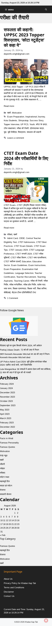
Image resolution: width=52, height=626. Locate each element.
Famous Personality (9, 443)
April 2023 (4, 414)
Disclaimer (9, 592)
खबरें (9, 113)
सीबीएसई (7, 292)
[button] (46, 9)
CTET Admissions (26, 242)
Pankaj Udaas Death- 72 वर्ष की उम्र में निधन (19, 350)
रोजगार (2, 490)
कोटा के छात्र (41, 124)
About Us (8, 579)
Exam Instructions (37, 265)
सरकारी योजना (5, 494)
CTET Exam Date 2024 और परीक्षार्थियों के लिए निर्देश (26, 158)
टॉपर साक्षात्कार (10, 128)
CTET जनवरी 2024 (23, 254)
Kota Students (10, 120)
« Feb (2, 535)
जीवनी (2, 464)
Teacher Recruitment (26, 277)
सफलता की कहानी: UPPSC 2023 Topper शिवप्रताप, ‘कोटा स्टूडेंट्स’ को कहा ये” (24, 37)
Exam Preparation (15, 116)
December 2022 (7, 427)
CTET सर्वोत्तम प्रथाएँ (12, 261)
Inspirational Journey (35, 116)
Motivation (17, 113)
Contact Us (9, 596)
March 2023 (5, 418)
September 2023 (7, 405)
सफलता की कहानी (34, 132)
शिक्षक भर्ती (31, 288)
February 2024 (7, 384)
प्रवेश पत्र (41, 284)
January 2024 (6, 388)
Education (26, 261)
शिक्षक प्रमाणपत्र (19, 288)
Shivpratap (23, 120)
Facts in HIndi (6, 438)
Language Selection (24, 273)
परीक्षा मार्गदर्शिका (15, 284)
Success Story (36, 120)
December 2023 (7, 392)
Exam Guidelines (19, 265)
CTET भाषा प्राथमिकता (36, 257)
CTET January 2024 (18, 250)
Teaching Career (21, 281)
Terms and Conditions (14, 587)
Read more (9, 106)
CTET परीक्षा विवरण (18, 257)
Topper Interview (11, 124)
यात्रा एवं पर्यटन (6, 485)
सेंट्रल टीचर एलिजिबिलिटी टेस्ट (24, 292)
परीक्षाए (9, 234)
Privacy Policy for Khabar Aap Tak (20, 583)
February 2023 (7, 422)
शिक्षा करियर (41, 288)
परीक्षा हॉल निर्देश (29, 284)
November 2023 (7, 397)
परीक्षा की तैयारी (23, 128)
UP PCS (24, 124)
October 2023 (6, 401)
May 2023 (4, 410)
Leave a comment (15, 138)
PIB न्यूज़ (3, 455)
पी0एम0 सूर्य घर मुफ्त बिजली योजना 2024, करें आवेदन (21, 345)
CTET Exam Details (23, 246)
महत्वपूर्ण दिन (5, 481)
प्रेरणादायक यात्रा (37, 128)
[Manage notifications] (46, 620)
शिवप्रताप (21, 132)
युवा (5, 132)
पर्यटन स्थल (4, 477)
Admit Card (12, 238)
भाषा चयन (7, 288)
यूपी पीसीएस (12, 132)
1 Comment (12, 298)
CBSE (22, 238)
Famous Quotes (7, 447)
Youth (32, 124)
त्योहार (2, 468)
